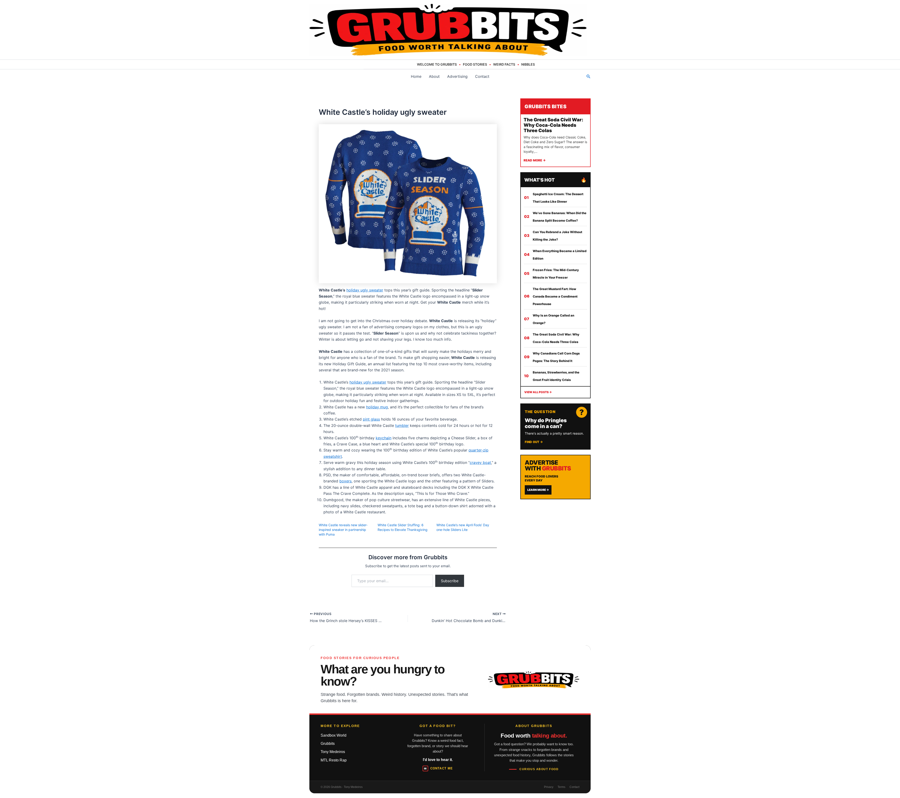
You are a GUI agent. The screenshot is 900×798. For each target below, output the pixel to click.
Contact (482, 76)
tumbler (402, 425)
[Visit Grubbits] (533, 679)
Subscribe (449, 580)
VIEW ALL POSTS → (538, 392)
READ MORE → (535, 160)
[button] (588, 76)
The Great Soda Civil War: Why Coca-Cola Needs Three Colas (553, 125)
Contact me (438, 768)
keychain (383, 438)
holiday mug (377, 407)
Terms (561, 787)
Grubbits (328, 744)
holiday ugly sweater (364, 290)
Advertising (457, 76)
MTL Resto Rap (334, 760)
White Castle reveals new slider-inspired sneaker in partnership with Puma (343, 529)
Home (416, 76)
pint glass (371, 419)
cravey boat (480, 462)
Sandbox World (333, 735)
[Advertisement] (555, 534)
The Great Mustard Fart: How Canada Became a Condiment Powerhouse (555, 296)
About (434, 76)
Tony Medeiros (333, 752)
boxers (345, 481)
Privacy (548, 787)
